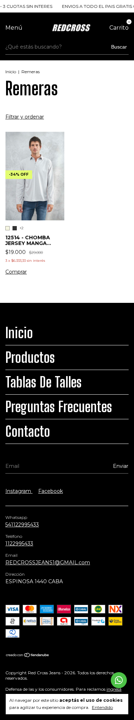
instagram (19, 491)
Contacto (27, 431)
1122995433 (19, 543)
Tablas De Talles (43, 382)
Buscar (119, 47)
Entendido (102, 707)
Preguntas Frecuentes (58, 406)
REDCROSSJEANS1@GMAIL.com (47, 562)
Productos (30, 357)
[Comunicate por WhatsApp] (119, 680)
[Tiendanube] (27, 655)
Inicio (10, 71)
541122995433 (22, 524)
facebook (50, 491)
